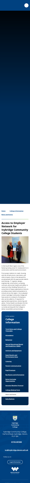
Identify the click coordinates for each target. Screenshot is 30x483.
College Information (16, 211)
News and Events (7, 215)
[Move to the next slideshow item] (15, 182)
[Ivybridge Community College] (5, 5)
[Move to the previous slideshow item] (10, 182)
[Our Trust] (15, 470)
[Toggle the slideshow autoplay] (20, 182)
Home (4, 211)
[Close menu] (26, 5)
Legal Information (15, 462)
